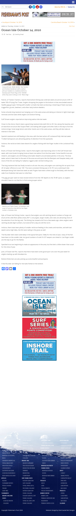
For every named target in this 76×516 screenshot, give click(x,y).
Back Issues (64, 488)
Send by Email (19, 34)
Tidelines (4, 488)
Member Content (44, 493)
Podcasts (43, 480)
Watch (43, 483)
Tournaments (5, 493)
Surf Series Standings (47, 443)
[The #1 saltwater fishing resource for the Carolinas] (15, 14)
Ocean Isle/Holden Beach (8, 473)
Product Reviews (6, 485)
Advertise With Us (60, 7)
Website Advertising (66, 448)
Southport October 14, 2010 (12, 22)
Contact (63, 473)
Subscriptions (64, 485)
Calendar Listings (65, 468)
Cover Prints (64, 496)
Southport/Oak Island (8, 470)
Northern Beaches (7, 448)
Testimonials (64, 443)
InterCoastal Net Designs (66, 510)
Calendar (62, 503)
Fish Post (72, 26)
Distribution (64, 483)
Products (62, 491)
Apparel (63, 493)
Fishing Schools (44, 448)
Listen (42, 485)
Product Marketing (66, 458)
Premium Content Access (47, 503)
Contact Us (71, 7)
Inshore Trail (25, 460)
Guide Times (5, 491)
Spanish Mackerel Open (47, 445)
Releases (4, 480)
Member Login (44, 496)
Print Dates (63, 480)
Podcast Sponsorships (47, 491)
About (61, 470)
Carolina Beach (6, 468)
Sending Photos (65, 476)
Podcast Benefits (45, 488)
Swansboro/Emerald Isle (8, 460)
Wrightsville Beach (7, 465)
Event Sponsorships (66, 450)
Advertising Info (64, 440)
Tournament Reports (7, 483)
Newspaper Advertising (66, 445)
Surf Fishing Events (27, 478)
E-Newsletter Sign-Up (66, 478)
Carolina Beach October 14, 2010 (62, 22)
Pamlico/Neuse (6, 453)
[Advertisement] (39, 376)
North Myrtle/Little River (8, 476)
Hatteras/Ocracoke (7, 450)
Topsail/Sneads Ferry (7, 463)
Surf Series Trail (46, 440)
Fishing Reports (5, 440)
